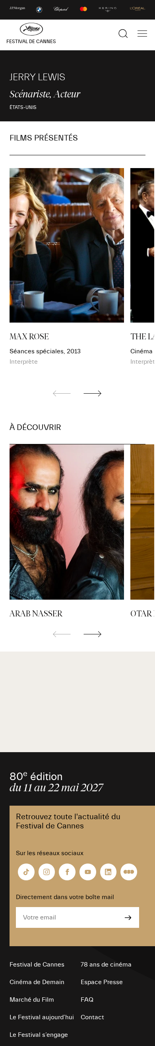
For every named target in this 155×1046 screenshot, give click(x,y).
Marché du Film (32, 999)
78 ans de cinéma (106, 964)
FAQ (87, 999)
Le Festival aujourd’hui (42, 1017)
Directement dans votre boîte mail (65, 897)
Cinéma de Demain (37, 982)
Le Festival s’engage (39, 1034)
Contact (92, 1017)
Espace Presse (102, 982)
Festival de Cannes (37, 964)
